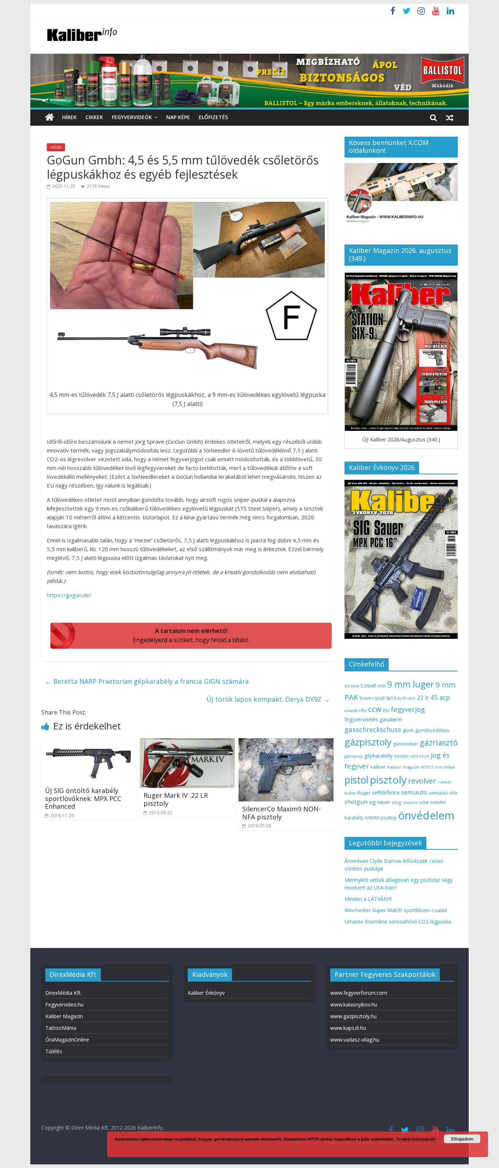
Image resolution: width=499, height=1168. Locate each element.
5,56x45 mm (373, 686)
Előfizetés (213, 117)
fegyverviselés (361, 719)
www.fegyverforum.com (358, 992)
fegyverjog (408, 709)
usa (423, 801)
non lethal (445, 767)
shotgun (355, 802)
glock (408, 730)
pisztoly (388, 779)
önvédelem (426, 815)
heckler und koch (411, 756)
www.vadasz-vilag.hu (354, 1039)
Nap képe (178, 117)
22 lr (423, 698)
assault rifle (355, 710)
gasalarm (391, 719)
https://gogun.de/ (69, 595)
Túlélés (53, 1051)
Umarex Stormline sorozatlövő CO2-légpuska (397, 921)
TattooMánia (60, 1027)
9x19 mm (406, 698)
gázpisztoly (368, 742)
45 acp (440, 697)
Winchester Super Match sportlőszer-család (395, 910)
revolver (422, 780)
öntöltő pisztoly (381, 818)
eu (386, 709)
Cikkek (94, 117)
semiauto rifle (442, 793)
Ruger (363, 792)
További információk (415, 1139)
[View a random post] (450, 117)
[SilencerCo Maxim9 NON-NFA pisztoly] (286, 743)
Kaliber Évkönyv (206, 992)
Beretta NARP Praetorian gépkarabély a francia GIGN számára (147, 681)
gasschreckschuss (372, 729)
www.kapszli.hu (348, 1027)
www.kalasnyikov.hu (353, 1004)
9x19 (391, 698)
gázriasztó (439, 742)
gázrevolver (405, 744)
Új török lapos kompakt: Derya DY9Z (268, 699)
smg (396, 802)
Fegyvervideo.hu (64, 1004)
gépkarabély (378, 755)
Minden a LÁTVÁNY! (368, 898)
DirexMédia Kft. (63, 992)
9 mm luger (410, 684)
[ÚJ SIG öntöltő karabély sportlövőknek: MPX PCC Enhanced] (88, 743)
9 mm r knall (372, 698)
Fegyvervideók (132, 117)
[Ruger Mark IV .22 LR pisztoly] (187, 743)
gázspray (353, 756)
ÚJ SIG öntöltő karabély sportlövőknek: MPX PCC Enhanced (83, 798)
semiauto (414, 792)
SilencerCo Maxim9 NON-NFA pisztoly (281, 812)
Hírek (69, 117)
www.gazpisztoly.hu (353, 1016)
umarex (410, 802)
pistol (356, 779)
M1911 (427, 767)
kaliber (378, 766)
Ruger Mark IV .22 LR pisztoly (176, 799)
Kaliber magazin (403, 767)
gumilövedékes (432, 730)
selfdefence (386, 792)
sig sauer (379, 802)
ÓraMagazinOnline (67, 1039)
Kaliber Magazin (64, 1016)
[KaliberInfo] (49, 117)
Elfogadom (462, 1138)
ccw (374, 709)
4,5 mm (351, 686)
